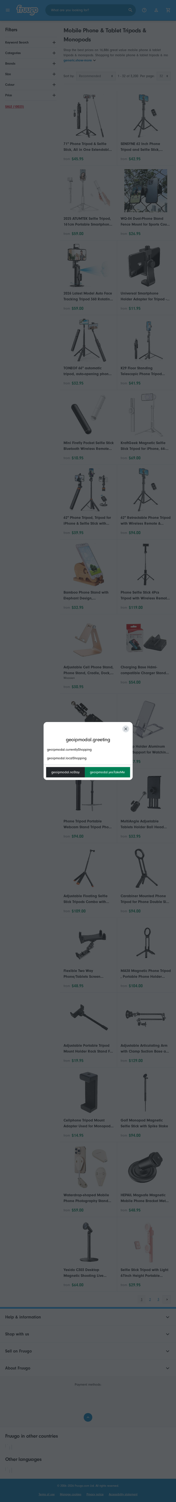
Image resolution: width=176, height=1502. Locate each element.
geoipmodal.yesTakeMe (107, 772)
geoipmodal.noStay (65, 772)
